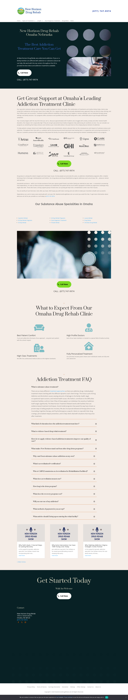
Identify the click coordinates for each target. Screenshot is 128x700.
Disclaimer (65, 687)
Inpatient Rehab (23, 218)
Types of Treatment (28, 21)
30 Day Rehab (22, 222)
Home (18, 21)
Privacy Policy (31, 687)
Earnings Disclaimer (54, 687)
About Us (98, 687)
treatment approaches (57, 391)
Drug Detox (65, 21)
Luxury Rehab (88, 218)
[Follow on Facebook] (18, 622)
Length (39, 21)
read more (22, 555)
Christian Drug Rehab (90, 222)
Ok (106, 697)
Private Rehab (55, 222)
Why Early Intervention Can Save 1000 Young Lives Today (63, 546)
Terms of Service (42, 687)
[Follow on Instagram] (25, 622)
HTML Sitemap (81, 687)
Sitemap (72, 687)
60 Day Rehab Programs (58, 218)
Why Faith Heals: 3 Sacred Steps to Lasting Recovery (30, 546)
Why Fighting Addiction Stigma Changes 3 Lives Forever (96, 546)
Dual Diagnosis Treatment (52, 21)
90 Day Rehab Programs (25, 220)
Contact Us (90, 687)
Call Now (24, 73)
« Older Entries (21, 562)
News (72, 21)
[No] (126, 697)
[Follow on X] (21, 622)
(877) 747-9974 (101, 11)
